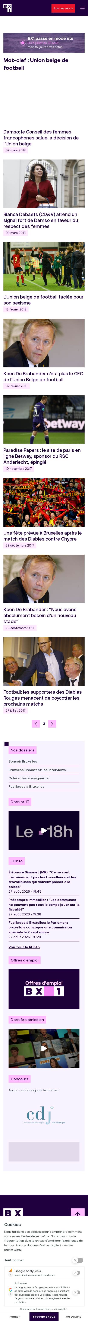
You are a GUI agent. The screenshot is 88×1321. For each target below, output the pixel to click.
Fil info (17, 861)
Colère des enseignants (29, 778)
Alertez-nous (63, 8)
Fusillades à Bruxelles (26, 786)
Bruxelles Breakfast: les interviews (37, 769)
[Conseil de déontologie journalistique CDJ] (44, 1115)
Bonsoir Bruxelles (23, 761)
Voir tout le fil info (24, 947)
